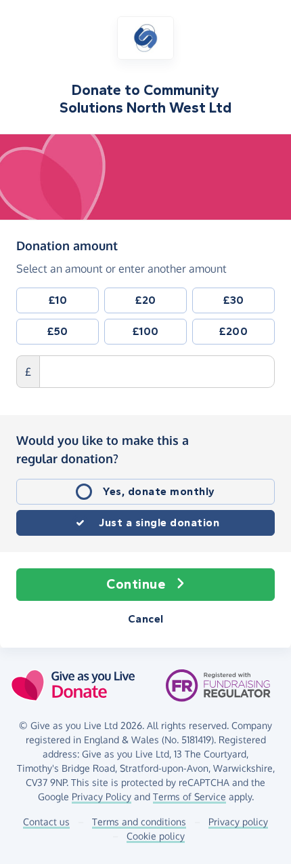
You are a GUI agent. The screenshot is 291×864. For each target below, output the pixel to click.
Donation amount (67, 245)
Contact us (46, 821)
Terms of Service (189, 796)
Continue (135, 584)
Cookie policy (156, 836)
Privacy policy (238, 821)
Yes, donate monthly (159, 491)
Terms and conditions (139, 821)
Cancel (146, 618)
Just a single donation (159, 522)
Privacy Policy (101, 796)
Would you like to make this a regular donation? (102, 449)
